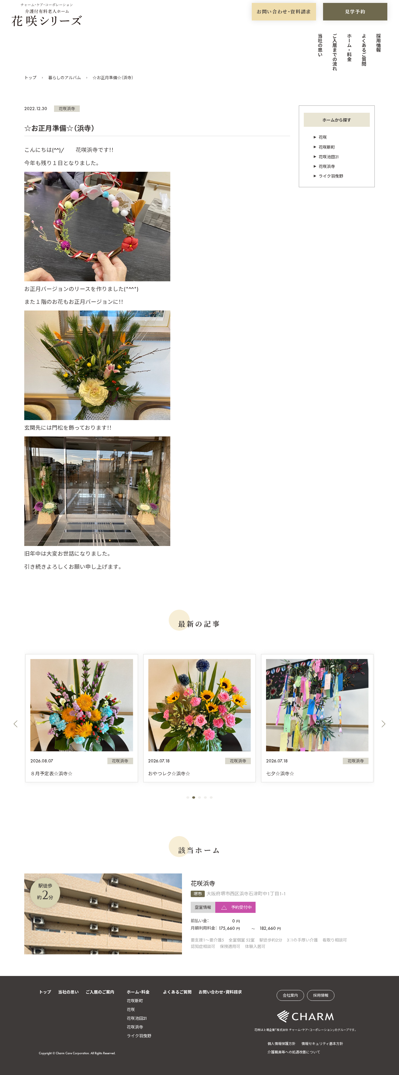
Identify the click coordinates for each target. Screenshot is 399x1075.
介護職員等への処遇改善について (294, 1052)
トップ (30, 77)
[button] (15, 724)
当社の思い (320, 45)
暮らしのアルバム (64, 77)
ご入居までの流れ (334, 52)
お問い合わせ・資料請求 (284, 11)
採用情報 (378, 42)
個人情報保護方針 (282, 1043)
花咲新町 (327, 147)
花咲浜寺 (67, 108)
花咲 (323, 137)
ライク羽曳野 (331, 176)
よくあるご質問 (363, 49)
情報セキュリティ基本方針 (322, 1043)
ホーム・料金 (349, 47)
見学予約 (355, 11)
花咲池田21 (329, 156)
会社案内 (290, 995)
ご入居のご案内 (100, 992)
